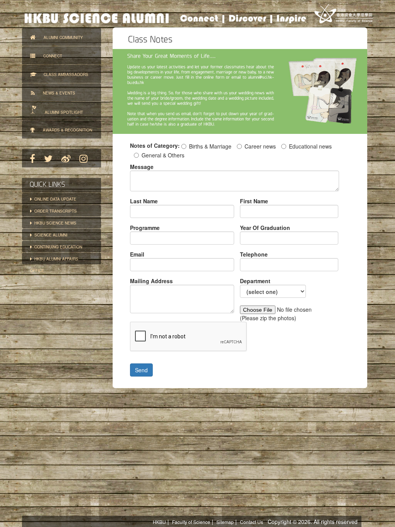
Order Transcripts (54, 211)
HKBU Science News (54, 223)
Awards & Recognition (63, 130)
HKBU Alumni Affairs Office (54, 260)
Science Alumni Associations (49, 236)
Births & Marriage (210, 146)
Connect (48, 56)
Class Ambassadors (62, 74)
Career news (260, 146)
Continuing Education (57, 247)
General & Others (163, 155)
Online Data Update (54, 199)
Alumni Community (59, 37)
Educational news (310, 146)
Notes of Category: (155, 145)
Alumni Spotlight (60, 112)
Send (141, 370)
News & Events (55, 93)
